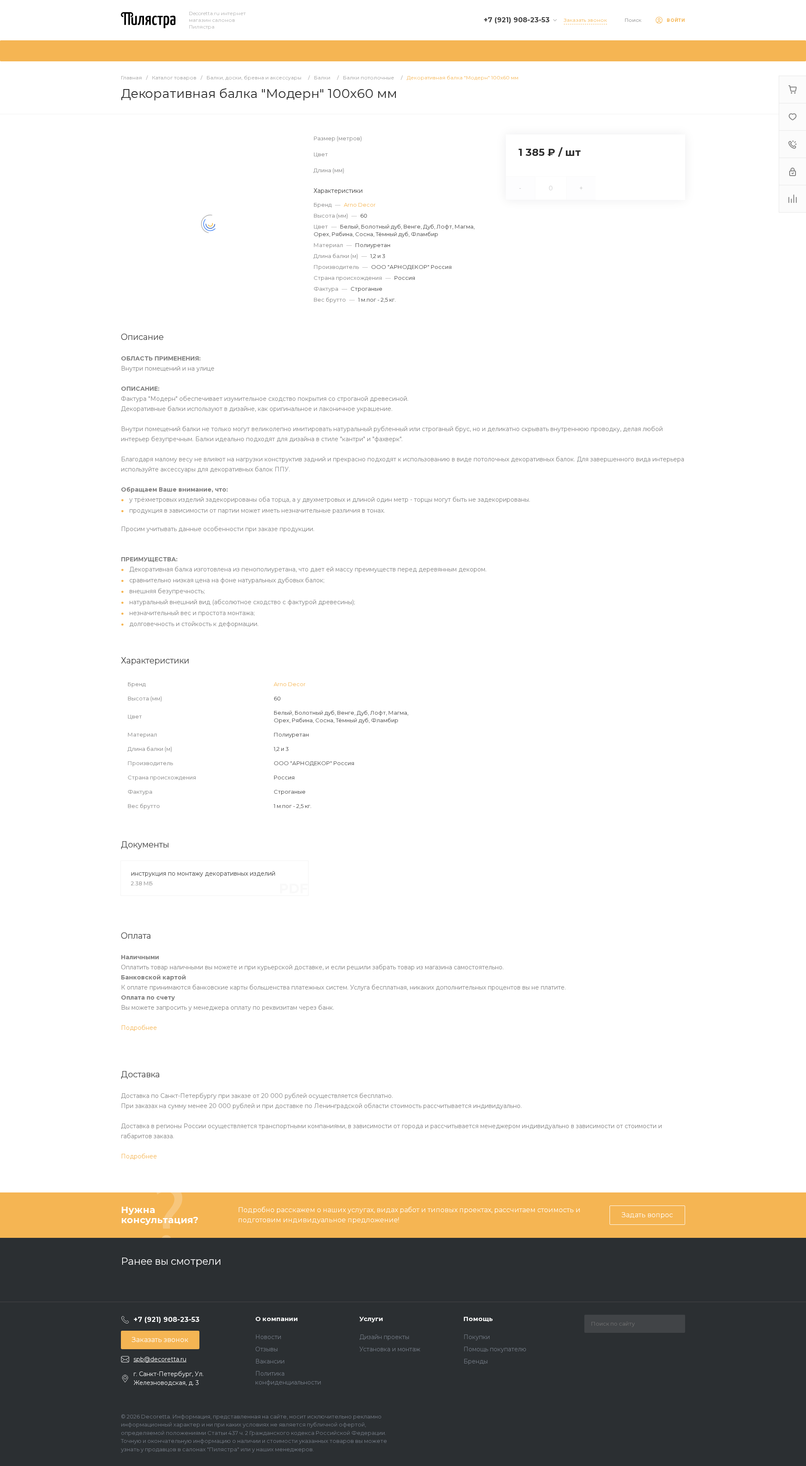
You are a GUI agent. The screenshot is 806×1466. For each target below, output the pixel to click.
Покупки (476, 1337)
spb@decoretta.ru (159, 1359)
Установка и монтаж (389, 1349)
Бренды (475, 1361)
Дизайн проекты (384, 1337)
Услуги (371, 1319)
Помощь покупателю (494, 1349)
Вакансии (270, 1361)
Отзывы (266, 1349)
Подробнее (139, 1028)
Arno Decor (360, 204)
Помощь (478, 1319)
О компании (276, 1319)
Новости (268, 1337)
